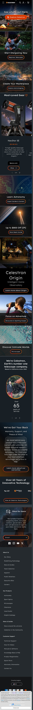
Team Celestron (9, 569)
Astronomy (7, 595)
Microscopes (16, 351)
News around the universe (13, 626)
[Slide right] (19, 172)
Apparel (7, 572)
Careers (6, 584)
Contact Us (7, 668)
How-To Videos (9, 645)
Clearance (7, 607)
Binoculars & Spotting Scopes (16, 321)
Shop (12, 168)
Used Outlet (8, 611)
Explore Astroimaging (15, 88)
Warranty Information (11, 664)
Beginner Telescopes (16, 57)
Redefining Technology (12, 561)
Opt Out (18, 700)
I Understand (16, 707)
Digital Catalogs (9, 615)
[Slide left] (12, 172)
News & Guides (9, 565)
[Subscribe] (26, 537)
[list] (16, 491)
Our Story (7, 557)
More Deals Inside (16, 232)
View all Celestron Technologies (16, 500)
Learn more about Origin (15, 290)
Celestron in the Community (13, 630)
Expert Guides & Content (15, 201)
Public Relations (9, 576)
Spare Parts (8, 660)
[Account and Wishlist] (24, 2)
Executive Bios (9, 580)
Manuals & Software (11, 649)
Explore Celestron (17, 17)
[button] (3, 2)
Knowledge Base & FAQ (12, 652)
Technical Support (10, 641)
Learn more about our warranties (16, 469)
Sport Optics (8, 599)
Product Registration (11, 656)
